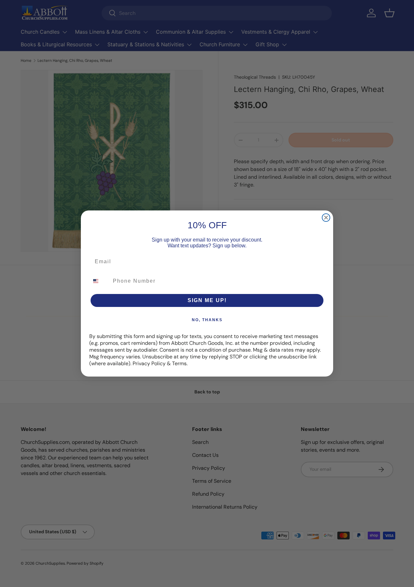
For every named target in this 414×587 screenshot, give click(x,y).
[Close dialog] (326, 217)
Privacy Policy (149, 363)
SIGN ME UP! (207, 300)
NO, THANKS (207, 320)
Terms (179, 363)
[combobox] (100, 281)
